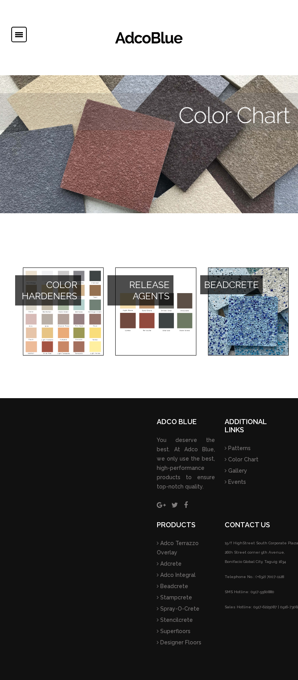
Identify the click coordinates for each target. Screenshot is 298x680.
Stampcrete (175, 597)
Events (236, 482)
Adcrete (170, 564)
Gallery (237, 471)
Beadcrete (173, 586)
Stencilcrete (176, 620)
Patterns (239, 448)
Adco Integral (177, 575)
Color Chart (242, 459)
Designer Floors (180, 642)
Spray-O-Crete (179, 609)
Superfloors (175, 631)
